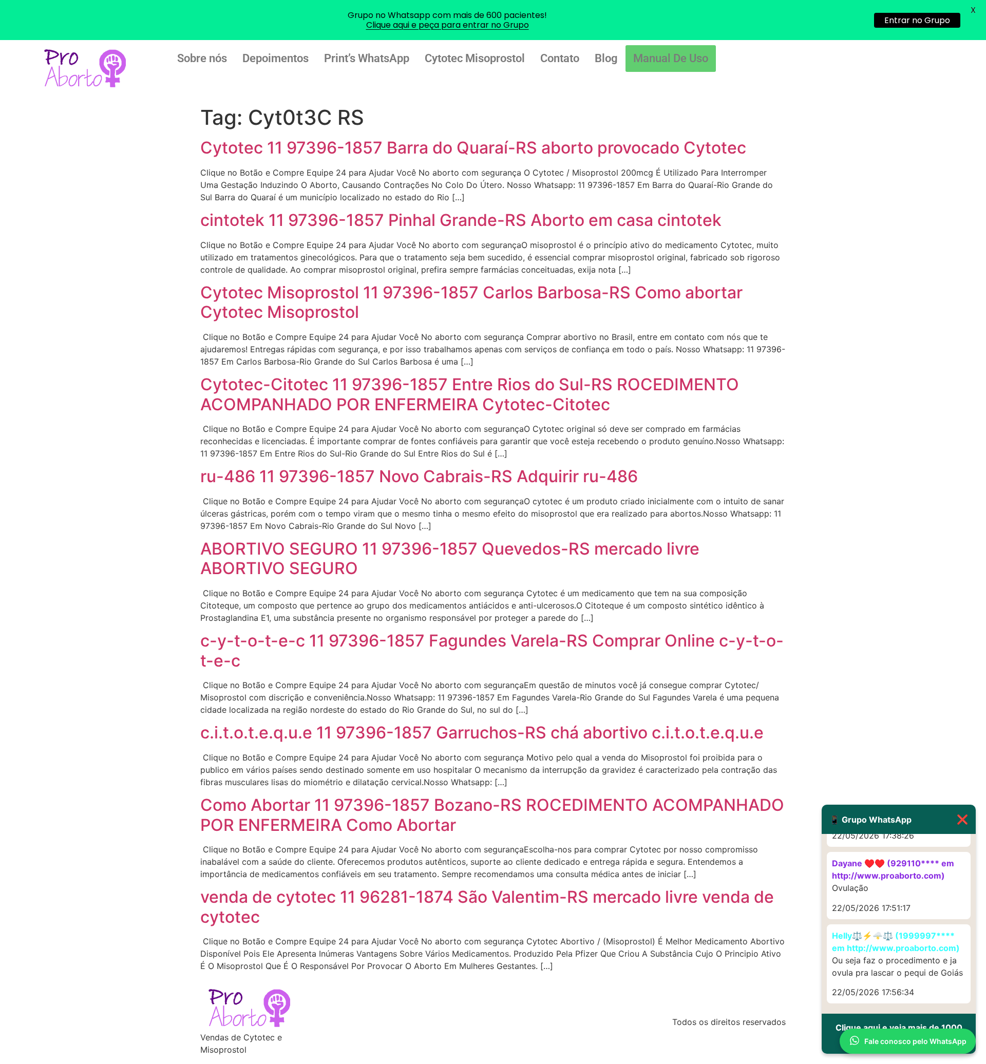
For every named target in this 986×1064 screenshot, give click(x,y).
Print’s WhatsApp (366, 58)
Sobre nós (202, 58)
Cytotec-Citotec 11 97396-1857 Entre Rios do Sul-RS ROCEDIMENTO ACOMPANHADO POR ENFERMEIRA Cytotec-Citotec (469, 394)
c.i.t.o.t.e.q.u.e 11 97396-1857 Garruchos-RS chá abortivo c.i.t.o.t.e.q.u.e (482, 733)
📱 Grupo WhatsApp (898, 819)
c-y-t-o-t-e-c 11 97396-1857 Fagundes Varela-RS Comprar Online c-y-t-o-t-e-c (492, 650)
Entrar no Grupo (917, 20)
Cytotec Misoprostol (475, 58)
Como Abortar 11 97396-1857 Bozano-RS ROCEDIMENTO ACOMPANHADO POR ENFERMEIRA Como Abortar (492, 814)
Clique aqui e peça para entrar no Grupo (447, 25)
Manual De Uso (670, 58)
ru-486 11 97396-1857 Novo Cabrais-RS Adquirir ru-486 (419, 476)
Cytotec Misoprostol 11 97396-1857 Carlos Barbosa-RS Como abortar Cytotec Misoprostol (471, 302)
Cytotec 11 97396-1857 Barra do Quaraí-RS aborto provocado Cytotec (473, 148)
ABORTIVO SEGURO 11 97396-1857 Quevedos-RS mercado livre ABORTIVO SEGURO (449, 558)
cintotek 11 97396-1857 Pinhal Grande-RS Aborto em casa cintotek (461, 220)
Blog (606, 58)
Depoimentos (275, 58)
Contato (559, 58)
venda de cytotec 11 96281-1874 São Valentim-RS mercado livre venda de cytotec (487, 906)
